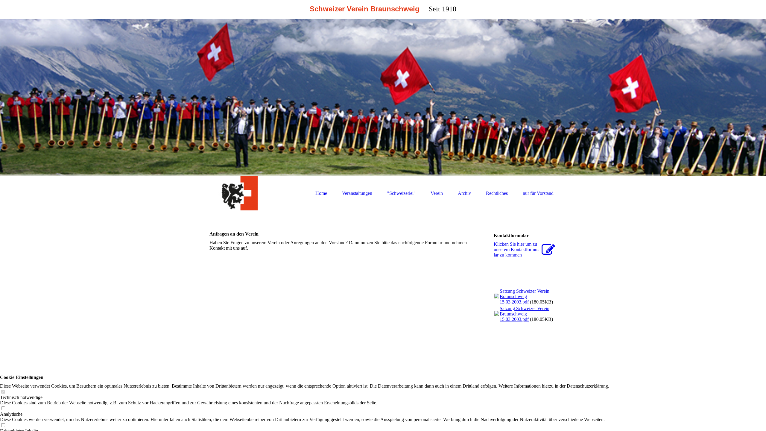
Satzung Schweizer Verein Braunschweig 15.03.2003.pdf (524, 296)
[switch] (3, 391)
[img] (383, 97)
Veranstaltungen (357, 193)
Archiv (464, 193)
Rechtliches (497, 193)
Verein (437, 193)
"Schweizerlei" (401, 193)
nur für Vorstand (538, 193)
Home (321, 193)
